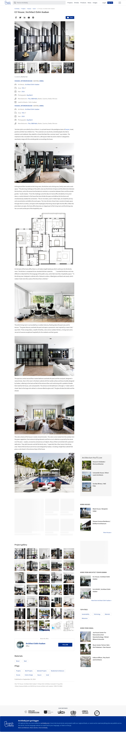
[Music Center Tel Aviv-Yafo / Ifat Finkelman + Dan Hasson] (85, 649)
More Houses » (107, 532)
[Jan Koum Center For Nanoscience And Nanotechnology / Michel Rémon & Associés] (85, 636)
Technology (97, 614)
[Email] (28, 17)
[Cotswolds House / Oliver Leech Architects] (86, 476)
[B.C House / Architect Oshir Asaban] (85, 581)
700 (23, 88)
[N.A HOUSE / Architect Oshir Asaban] (85, 593)
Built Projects (28, 671)
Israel (41, 81)
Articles (76, 3)
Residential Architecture (57, 671)
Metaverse (84, 618)
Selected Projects (41, 671)
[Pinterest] (33, 17)
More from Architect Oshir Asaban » (101, 600)
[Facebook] (16, 17)
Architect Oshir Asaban (32, 84)
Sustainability (85, 614)
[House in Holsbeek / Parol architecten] (86, 465)
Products (83, 3)
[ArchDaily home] (8, 3)
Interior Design (26, 81)
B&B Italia (34, 99)
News (89, 3)
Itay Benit (30, 95)
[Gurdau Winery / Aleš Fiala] (86, 487)
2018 (23, 92)
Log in (104, 3)
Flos (29, 99)
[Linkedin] (24, 17)
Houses (17, 81)
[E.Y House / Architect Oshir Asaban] (20, 553)
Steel (25, 661)
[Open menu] (119, 2)
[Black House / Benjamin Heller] (85, 513)
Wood (17, 661)
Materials (107, 614)
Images (95, 3)
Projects (70, 3)
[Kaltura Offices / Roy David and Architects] (85, 661)
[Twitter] (20, 17)
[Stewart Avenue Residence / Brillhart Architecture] (85, 525)
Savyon (67, 129)
